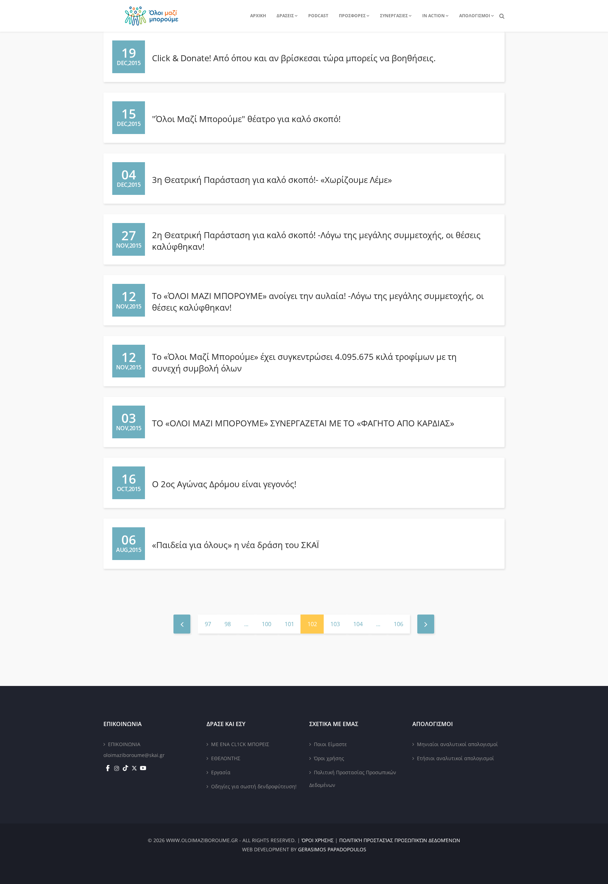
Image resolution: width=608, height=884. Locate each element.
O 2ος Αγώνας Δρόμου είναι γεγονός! (224, 484)
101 (289, 624)
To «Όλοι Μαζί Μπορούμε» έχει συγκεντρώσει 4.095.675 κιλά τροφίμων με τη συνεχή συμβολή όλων (304, 362)
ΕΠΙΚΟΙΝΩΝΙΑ (124, 744)
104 (358, 624)
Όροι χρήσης (329, 758)
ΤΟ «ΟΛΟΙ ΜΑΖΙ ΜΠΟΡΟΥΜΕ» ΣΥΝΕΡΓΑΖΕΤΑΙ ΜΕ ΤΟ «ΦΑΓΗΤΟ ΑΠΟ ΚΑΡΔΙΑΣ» (303, 423)
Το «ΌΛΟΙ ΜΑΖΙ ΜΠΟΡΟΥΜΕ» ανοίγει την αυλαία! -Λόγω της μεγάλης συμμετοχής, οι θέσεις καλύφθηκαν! (318, 301)
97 (208, 624)
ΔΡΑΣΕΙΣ (285, 16)
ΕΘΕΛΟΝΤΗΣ (225, 758)
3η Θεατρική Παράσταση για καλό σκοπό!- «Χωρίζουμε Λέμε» (272, 179)
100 (266, 624)
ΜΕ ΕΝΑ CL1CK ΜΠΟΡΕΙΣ (240, 744)
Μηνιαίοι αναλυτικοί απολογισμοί (457, 744)
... (246, 624)
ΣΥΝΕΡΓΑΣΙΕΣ (394, 16)
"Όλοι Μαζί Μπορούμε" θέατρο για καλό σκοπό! (246, 119)
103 (335, 624)
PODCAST (318, 16)
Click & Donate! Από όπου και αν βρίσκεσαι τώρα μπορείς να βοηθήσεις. (294, 58)
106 (398, 624)
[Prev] (181, 624)
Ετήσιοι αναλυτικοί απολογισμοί (455, 758)
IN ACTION (433, 16)
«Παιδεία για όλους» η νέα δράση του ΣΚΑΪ (235, 545)
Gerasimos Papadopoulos (332, 849)
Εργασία (220, 772)
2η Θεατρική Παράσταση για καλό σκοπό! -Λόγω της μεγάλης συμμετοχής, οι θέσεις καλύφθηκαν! (316, 240)
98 (227, 624)
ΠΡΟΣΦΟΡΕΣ (352, 16)
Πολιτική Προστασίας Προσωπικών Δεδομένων (352, 778)
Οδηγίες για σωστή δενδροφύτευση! (254, 786)
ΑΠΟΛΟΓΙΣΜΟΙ (474, 16)
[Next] (425, 624)
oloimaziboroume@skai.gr (134, 755)
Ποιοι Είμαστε (330, 744)
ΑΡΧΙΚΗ (258, 16)
